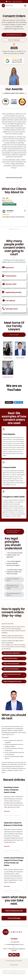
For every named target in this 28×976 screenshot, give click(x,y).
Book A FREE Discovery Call (14, 35)
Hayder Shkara (20, 358)
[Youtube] (10, 954)
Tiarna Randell (8, 358)
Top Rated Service (17, 61)
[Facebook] (14, 954)
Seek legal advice (11, 309)
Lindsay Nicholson (8, 377)
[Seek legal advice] (3, 308)
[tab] (14, 531)
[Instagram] (18, 954)
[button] (25, 5)
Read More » (7, 811)
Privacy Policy (14, 965)
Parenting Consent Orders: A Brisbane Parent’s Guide (11, 789)
